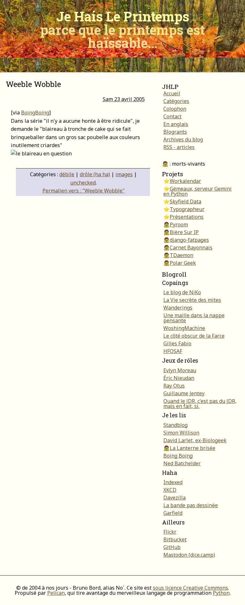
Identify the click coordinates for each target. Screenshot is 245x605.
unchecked (83, 182)
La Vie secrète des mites (192, 299)
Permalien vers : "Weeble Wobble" (83, 190)
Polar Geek (183, 262)
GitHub (172, 547)
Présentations (187, 216)
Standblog (175, 424)
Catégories (176, 101)
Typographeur (187, 209)
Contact (172, 116)
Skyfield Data (185, 201)
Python (221, 592)
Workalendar (185, 181)
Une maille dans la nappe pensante (194, 318)
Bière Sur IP (184, 232)
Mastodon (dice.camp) (189, 554)
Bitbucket (175, 539)
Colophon (174, 108)
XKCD (169, 489)
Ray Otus (174, 385)
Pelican (56, 592)
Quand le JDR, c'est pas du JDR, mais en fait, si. (199, 403)
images (124, 174)
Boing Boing (178, 455)
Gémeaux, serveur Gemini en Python (197, 191)
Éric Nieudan (178, 377)
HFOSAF (172, 351)
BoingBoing (35, 112)
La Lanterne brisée (192, 448)
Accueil (171, 93)
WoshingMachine (184, 328)
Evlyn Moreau (179, 370)
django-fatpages (189, 239)
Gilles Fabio (177, 343)
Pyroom (179, 224)
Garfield (172, 512)
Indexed (172, 482)
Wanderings (177, 307)
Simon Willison (181, 432)
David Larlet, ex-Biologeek (194, 440)
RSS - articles (179, 147)
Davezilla (174, 497)
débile (66, 174)
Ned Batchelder (182, 463)
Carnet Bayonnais (191, 247)
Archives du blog (183, 139)
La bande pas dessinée (190, 505)
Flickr (169, 531)
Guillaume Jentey (183, 393)
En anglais (175, 124)
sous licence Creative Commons (190, 587)
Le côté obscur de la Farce (194, 335)
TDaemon (181, 255)
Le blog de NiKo (182, 292)
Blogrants (175, 131)
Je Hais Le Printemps (122, 29)
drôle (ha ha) (95, 174)
